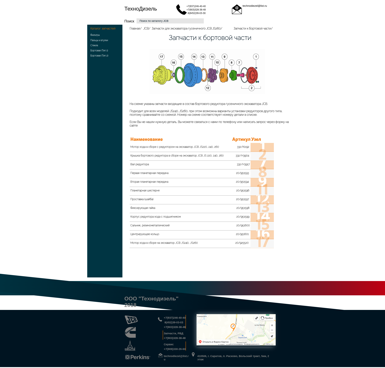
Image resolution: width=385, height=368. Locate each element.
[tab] (190, 147)
